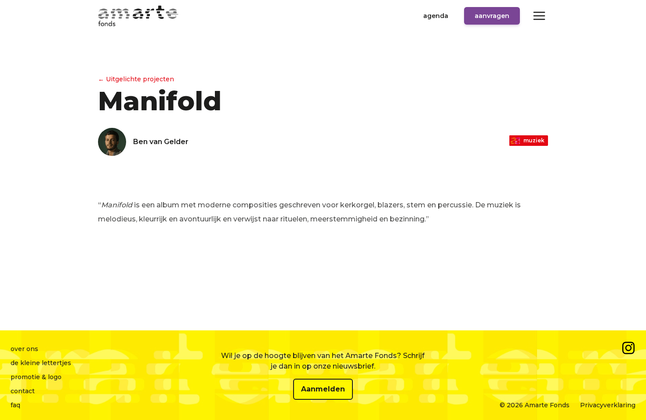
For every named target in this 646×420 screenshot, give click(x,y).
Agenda (435, 16)
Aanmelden (323, 389)
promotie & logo (36, 377)
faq (15, 405)
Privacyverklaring (607, 405)
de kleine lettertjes (41, 363)
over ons (24, 349)
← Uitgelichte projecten (136, 79)
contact (23, 391)
